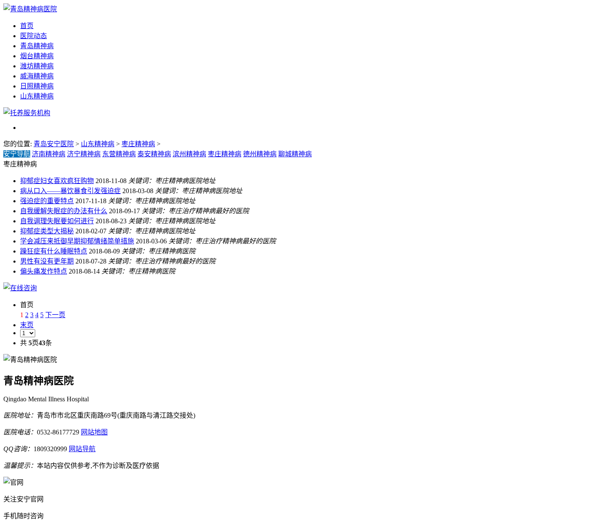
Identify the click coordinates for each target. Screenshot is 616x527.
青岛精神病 (37, 45)
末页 (27, 324)
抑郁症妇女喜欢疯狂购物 (57, 180)
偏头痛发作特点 (43, 271)
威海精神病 (37, 76)
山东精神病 (37, 96)
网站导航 (82, 448)
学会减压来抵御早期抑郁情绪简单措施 (77, 241)
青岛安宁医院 (54, 143)
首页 (27, 25)
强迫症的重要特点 (47, 200)
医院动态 (33, 35)
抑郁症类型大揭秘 (47, 231)
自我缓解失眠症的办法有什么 (63, 210)
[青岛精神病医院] (30, 9)
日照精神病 (37, 86)
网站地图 (94, 432)
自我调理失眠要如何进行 (57, 221)
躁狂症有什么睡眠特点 (53, 251)
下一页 (55, 314)
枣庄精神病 (138, 143)
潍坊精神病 (37, 66)
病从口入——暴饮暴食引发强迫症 (70, 190)
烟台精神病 (37, 55)
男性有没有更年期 (47, 261)
